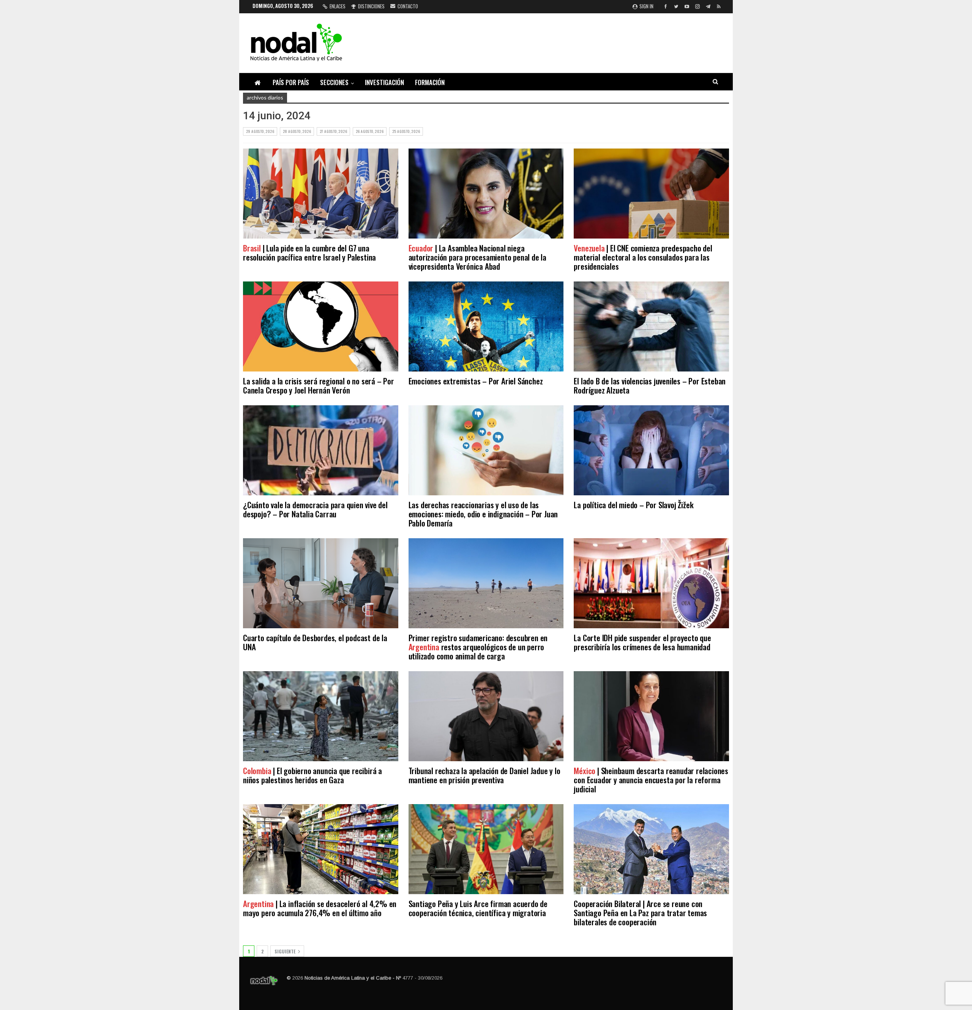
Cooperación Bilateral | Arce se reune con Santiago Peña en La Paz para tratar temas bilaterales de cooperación (640, 913)
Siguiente (286, 951)
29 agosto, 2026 (260, 131)
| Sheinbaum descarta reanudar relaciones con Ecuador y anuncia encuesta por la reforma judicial (651, 780)
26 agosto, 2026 (369, 131)
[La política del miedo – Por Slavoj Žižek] (651, 450)
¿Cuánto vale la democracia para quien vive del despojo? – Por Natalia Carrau (315, 509)
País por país (291, 82)
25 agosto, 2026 (406, 131)
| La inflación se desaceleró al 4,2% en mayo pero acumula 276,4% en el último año (319, 908)
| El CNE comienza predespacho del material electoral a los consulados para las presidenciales (643, 257)
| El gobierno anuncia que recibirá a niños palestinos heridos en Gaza (312, 775)
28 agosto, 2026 (297, 131)
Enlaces (338, 6)
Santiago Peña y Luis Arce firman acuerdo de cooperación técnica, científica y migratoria (478, 908)
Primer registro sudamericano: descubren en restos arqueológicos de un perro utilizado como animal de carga (478, 647)
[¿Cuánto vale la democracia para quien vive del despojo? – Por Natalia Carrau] (320, 450)
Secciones (334, 82)
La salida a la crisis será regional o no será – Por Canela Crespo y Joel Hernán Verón (318, 385)
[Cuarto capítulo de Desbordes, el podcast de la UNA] (320, 583)
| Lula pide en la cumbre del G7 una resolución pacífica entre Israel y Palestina (309, 252)
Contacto (408, 6)
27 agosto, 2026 (333, 131)
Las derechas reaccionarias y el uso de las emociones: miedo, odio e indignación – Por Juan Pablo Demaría (483, 514)
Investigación (384, 82)
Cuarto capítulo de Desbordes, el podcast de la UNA (315, 642)
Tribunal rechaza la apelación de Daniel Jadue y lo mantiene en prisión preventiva (484, 775)
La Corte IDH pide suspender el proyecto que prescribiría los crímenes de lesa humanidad (643, 642)
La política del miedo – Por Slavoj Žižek (633, 505)
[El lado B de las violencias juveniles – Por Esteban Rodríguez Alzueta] (651, 326)
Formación (430, 82)
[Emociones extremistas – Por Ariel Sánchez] (486, 326)
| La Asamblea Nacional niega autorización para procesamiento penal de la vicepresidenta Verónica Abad (477, 257)
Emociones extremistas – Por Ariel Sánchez (476, 381)
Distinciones (371, 6)
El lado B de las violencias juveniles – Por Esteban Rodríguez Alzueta (650, 385)
